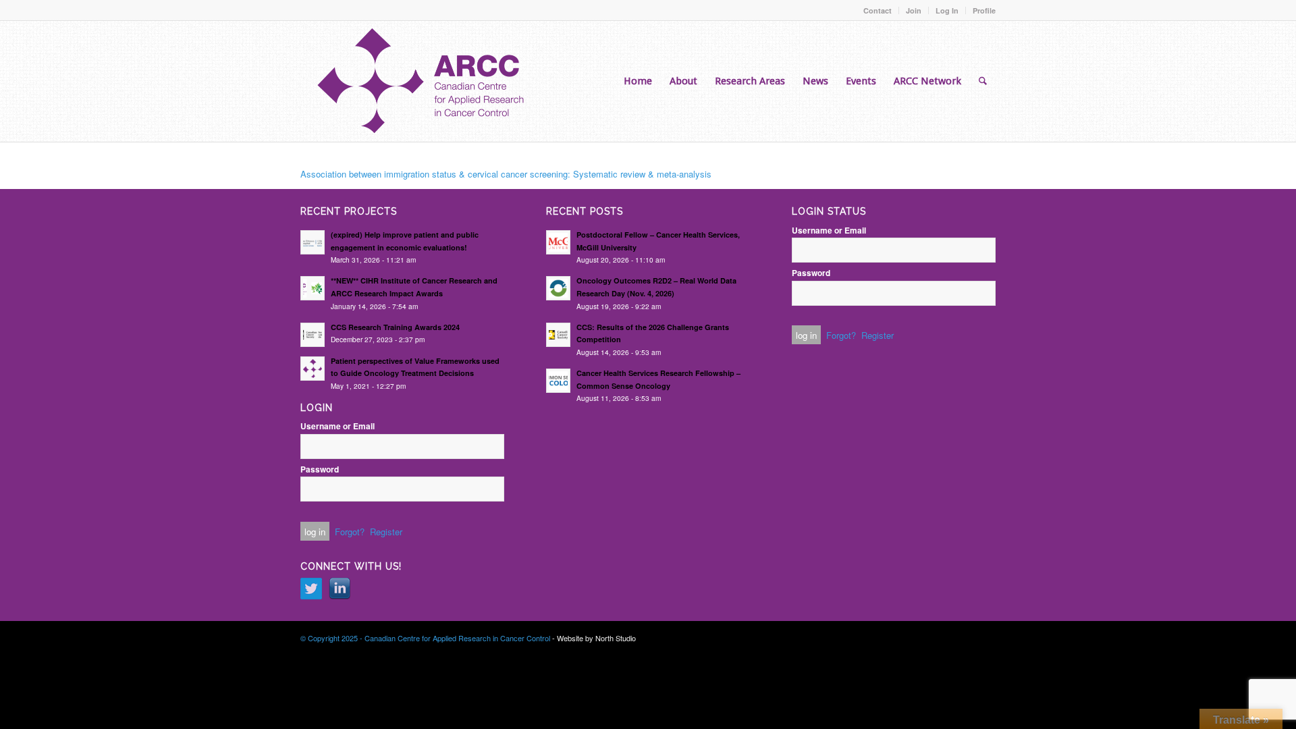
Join (913, 10)
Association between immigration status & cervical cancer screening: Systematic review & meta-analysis (505, 173)
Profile (984, 10)
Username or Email (337, 426)
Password (319, 469)
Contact (877, 10)
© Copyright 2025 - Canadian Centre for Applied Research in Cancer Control (425, 637)
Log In (947, 10)
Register (386, 531)
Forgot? (349, 531)
